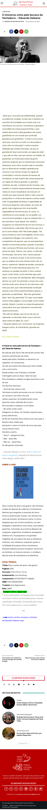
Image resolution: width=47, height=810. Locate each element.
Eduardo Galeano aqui (14, 620)
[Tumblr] (14, 684)
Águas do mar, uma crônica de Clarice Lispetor (35, 658)
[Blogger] (29, 684)
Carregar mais (22, 743)
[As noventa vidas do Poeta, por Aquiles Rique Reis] (8, 733)
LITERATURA (6, 11)
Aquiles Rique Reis (23, 730)
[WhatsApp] (26, 31)
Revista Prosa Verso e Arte (14, 21)
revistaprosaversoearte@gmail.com (28, 794)
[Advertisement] (23, 90)
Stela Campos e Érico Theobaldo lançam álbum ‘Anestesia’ (30, 704)
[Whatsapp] (24, 684)
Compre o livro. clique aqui (14, 592)
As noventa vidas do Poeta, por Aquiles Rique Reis (29, 734)
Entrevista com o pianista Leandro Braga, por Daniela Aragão (12, 659)
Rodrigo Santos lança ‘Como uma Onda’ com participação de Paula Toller (30, 719)
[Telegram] (19, 684)
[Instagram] (9, 684)
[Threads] (34, 684)
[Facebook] (11, 31)
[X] (16, 31)
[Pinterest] (21, 31)
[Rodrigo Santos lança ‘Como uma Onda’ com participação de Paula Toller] (8, 718)
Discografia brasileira (24, 714)
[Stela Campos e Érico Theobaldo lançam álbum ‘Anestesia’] (8, 702)
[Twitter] (16, 789)
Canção (19, 700)
